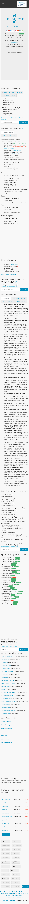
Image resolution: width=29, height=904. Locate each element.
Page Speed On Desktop (18, 298)
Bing (5, 92)
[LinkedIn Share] (13, 30)
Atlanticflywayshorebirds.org (9, 701)
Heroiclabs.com (6, 707)
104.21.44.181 (14, 264)
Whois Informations (7, 132)
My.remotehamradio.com (8, 710)
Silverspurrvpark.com (7, 671)
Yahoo (12, 92)
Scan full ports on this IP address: (10, 546)
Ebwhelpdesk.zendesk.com (9, 656)
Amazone (6, 95)
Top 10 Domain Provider (9, 135)
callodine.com (5, 806)
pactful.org (4, 827)
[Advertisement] (14, 64)
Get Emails (24, 649)
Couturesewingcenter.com (9, 695)
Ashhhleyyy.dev (6, 713)
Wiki (14, 95)
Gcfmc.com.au (5, 677)
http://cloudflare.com (17, 154)
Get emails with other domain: (9, 646)
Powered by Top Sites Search (10, 900)
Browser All (6, 835)
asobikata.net (5, 813)
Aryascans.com (6, 659)
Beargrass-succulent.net (8, 683)
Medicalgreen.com (7, 686)
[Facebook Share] (7, 30)
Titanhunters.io (15, 26)
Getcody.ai (5, 689)
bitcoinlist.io (5, 830)
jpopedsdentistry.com (7, 820)
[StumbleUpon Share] (18, 30)
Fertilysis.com (5, 704)
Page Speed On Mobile (8, 301)
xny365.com (5, 802)
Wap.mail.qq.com (6, 665)
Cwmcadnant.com (6, 698)
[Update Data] (22, 128)
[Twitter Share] (11, 30)
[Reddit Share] (20, 30)
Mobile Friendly (21, 301)
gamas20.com (5, 823)
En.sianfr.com (5, 674)
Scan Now (24, 289)
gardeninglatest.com (7, 816)
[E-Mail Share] (22, 30)
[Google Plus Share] (9, 30)
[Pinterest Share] (16, 30)
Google (20, 92)
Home (7, 26)
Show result (23, 122)
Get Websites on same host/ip (9, 286)
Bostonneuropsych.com (8, 680)
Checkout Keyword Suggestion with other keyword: (12, 118)
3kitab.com (5, 662)
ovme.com (4, 809)
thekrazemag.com (6, 799)
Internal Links (6, 298)
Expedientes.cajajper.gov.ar (9, 692)
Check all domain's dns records (8, 274)
